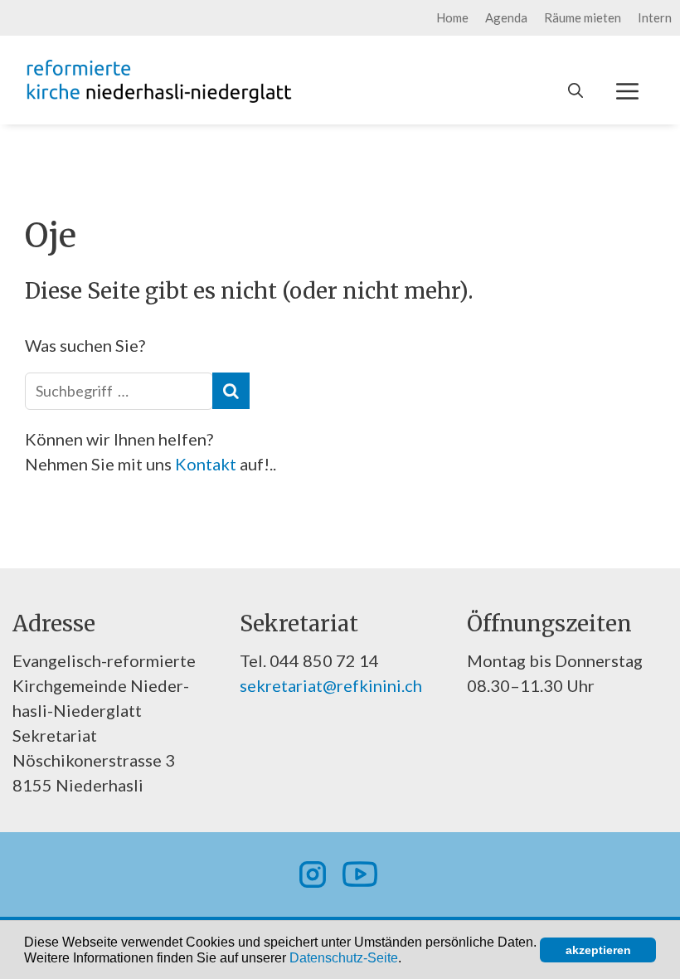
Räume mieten (582, 17)
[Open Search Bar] (575, 90)
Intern (655, 17)
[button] (407, 959)
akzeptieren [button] (598, 950)
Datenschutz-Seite (343, 958)
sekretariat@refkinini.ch (331, 685)
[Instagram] (312, 874)
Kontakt (207, 464)
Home (452, 17)
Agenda (506, 17)
